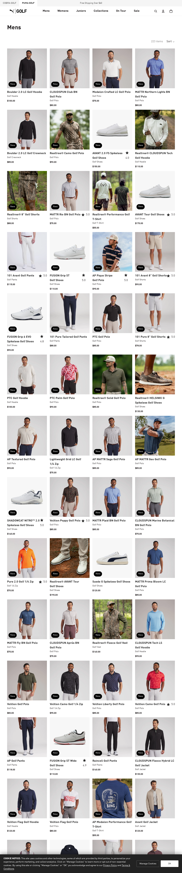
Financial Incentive (100, 473)
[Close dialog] (139, 392)
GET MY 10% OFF (91, 450)
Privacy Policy (117, 473)
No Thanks (91, 461)
